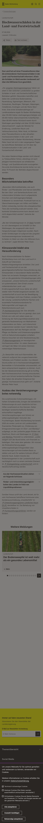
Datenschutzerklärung (20, 781)
